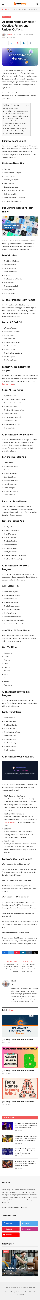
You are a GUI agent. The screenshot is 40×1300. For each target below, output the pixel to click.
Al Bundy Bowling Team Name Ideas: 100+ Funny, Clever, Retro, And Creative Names (25, 1164)
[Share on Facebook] (5, 43)
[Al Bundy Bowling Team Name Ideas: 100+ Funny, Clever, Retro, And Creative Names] (7, 1164)
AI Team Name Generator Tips (15, 131)
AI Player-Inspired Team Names (15, 113)
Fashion (6, 1251)
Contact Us (19, 1292)
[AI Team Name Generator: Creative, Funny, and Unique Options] (20, 57)
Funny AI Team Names (11, 109)
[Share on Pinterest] (18, 43)
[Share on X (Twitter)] (11, 43)
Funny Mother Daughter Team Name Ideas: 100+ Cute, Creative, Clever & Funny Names (25, 1151)
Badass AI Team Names (12, 121)
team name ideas (8, 384)
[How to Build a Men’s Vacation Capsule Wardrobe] (20, 1263)
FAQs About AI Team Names (14, 133)
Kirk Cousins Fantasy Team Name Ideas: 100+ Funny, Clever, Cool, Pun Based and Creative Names (26, 1138)
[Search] (37, 3)
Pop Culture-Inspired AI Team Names (16, 111)
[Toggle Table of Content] (26, 105)
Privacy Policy (9, 1292)
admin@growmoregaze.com (17, 1207)
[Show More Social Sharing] (36, 43)
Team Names (6, 17)
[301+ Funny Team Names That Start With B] (20, 1057)
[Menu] (3, 3)
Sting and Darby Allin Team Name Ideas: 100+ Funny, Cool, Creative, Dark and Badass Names (26, 1126)
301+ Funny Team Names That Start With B (18, 1070)
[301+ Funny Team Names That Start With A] (20, 1088)
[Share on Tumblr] (30, 43)
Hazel (10, 34)
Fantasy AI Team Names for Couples (16, 116)
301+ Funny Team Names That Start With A (18, 1102)
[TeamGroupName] (20, 3)
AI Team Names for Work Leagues (16, 123)
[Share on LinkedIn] (24, 43)
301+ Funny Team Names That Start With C (18, 1039)
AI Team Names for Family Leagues (16, 128)
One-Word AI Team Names (13, 126)
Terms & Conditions (31, 1292)
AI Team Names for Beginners (14, 118)
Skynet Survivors (10, 822)
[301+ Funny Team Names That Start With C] (20, 1026)
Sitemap (21, 1294)
